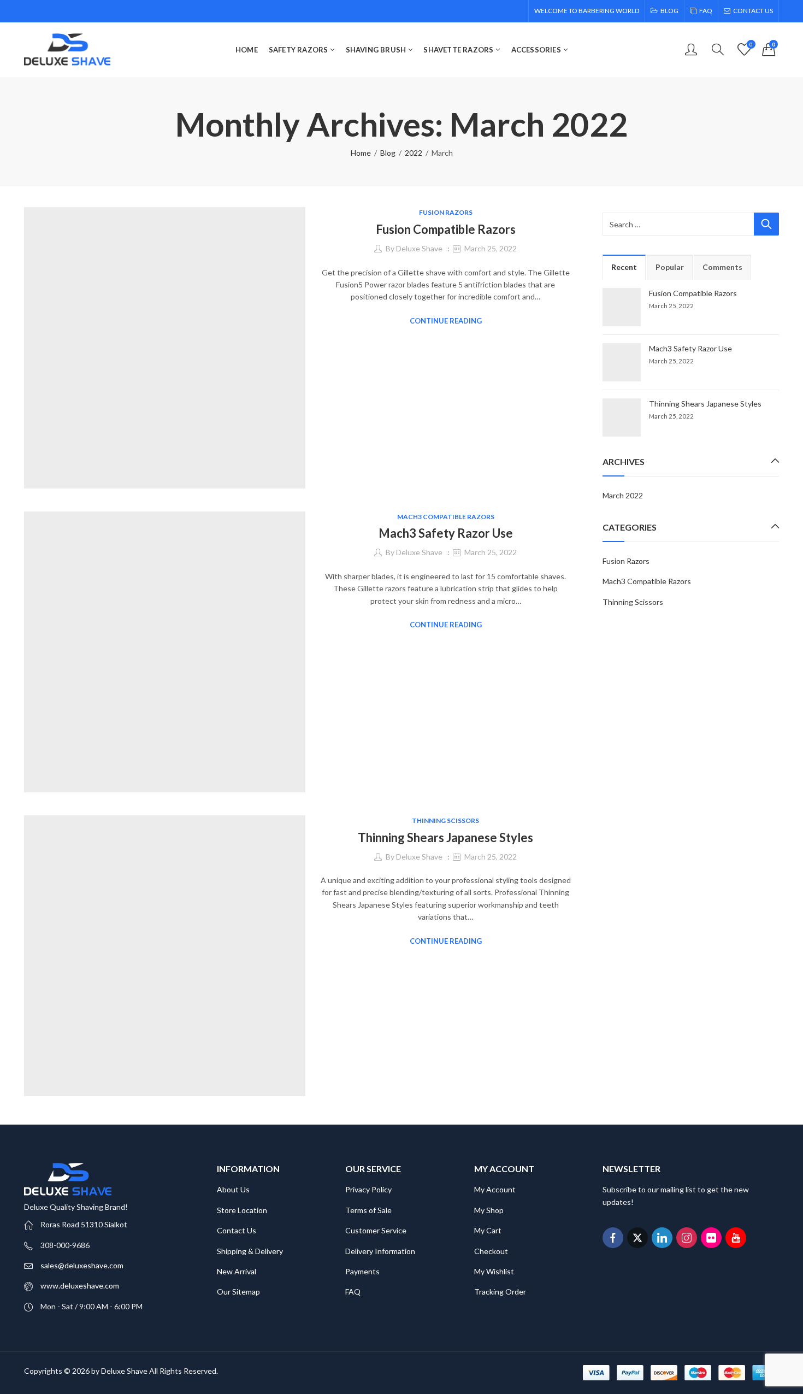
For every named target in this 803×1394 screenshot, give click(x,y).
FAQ (353, 1291)
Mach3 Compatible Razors (445, 517)
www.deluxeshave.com (79, 1285)
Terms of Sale (368, 1210)
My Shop (489, 1210)
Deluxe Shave (419, 248)
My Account (495, 1189)
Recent (624, 267)
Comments (722, 267)
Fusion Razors (446, 212)
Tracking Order (500, 1291)
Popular (670, 267)
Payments (362, 1271)
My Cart (487, 1230)
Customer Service (375, 1230)
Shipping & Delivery (250, 1251)
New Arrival (236, 1271)
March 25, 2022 (490, 248)
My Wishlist (494, 1271)
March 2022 (623, 495)
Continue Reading (446, 320)
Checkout (491, 1251)
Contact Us (236, 1230)
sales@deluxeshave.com (81, 1265)
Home (361, 152)
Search (766, 224)
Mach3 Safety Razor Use (446, 533)
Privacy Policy (368, 1189)
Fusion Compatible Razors (446, 229)
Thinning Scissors (445, 820)
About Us (233, 1189)
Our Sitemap (238, 1291)
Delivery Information (380, 1251)
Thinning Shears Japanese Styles (445, 837)
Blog (387, 152)
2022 (413, 152)
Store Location (242, 1210)
